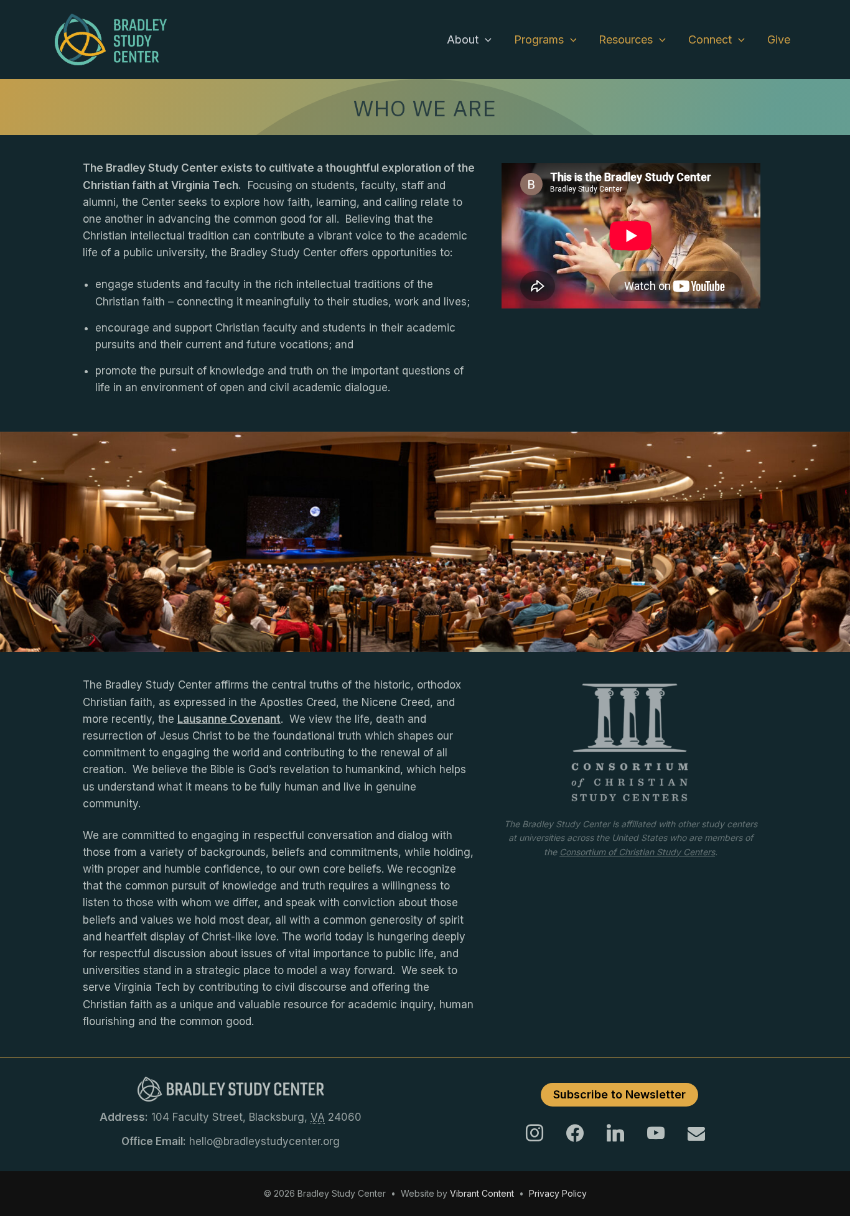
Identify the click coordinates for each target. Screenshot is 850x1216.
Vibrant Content (482, 1193)
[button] (485, 40)
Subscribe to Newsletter (619, 1094)
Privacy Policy (558, 1193)
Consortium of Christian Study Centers (637, 852)
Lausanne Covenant (229, 719)
